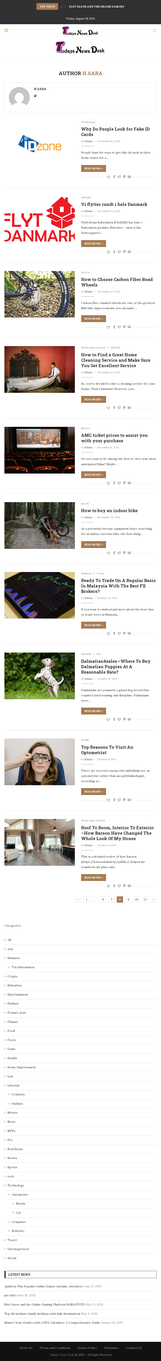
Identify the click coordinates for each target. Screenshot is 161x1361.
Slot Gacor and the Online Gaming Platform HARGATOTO (44, 1304)
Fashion (13, 1003)
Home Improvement (93, 347)
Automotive (20, 1194)
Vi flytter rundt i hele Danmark (114, 204)
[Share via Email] (129, 177)
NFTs (11, 1131)
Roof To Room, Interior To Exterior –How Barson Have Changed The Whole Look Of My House (117, 833)
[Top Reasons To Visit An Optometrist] (39, 761)
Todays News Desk (61, 1355)
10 (136, 899)
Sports (85, 503)
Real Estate (15, 1149)
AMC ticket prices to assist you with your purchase (114, 437)
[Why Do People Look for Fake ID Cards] (39, 144)
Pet (98, 654)
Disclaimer (111, 1348)
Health (85, 739)
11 (145, 899)
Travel (12, 1240)
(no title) (10, 1295)
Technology (88, 122)
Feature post (17, 1012)
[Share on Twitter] (119, 177)
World (12, 1258)
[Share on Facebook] (114, 177)
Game (12, 1049)
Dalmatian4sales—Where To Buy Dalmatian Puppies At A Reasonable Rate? (116, 666)
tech (11, 1176)
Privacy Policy (87, 1348)
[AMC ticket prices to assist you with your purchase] (39, 450)
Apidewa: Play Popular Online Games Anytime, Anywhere (43, 1286)
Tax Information (23, 967)
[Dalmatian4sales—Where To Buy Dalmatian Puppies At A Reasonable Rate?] (39, 676)
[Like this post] (108, 177)
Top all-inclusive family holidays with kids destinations (42, 1314)
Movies (85, 428)
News (11, 1122)
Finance (13, 1022)
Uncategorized (18, 1249)
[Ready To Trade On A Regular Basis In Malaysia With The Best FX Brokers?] (39, 595)
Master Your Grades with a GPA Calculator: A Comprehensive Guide (52, 1322)
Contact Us (134, 1348)
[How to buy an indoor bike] (39, 525)
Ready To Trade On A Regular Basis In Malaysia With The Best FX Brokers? (118, 586)
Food (11, 1031)
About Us (25, 1348)
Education (14, 985)
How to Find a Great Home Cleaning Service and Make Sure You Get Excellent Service (115, 360)
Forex (100, 573)
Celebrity (18, 1094)
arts (10, 949)
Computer (19, 1222)
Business (86, 573)
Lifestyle (86, 197)
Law (10, 1076)
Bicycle (85, 272)
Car (18, 1213)
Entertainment (18, 994)
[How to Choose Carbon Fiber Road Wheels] (39, 294)
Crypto (13, 976)
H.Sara (40, 89)
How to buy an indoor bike (109, 510)
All (9, 940)
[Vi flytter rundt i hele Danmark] (39, 219)
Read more (92, 168)
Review (12, 1158)
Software (18, 1231)
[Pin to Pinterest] (124, 177)
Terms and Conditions (55, 1348)
